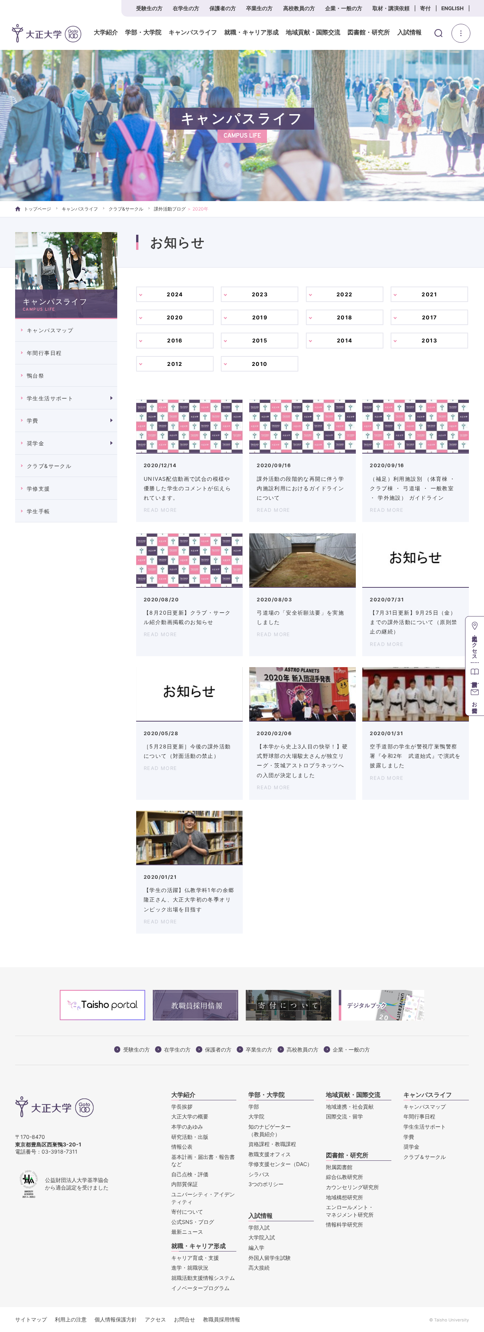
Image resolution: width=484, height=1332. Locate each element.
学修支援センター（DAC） (280, 1164)
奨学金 (35, 443)
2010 (260, 364)
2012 (175, 364)
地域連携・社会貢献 (350, 1106)
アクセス (155, 1319)
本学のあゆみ (187, 1126)
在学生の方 (186, 8)
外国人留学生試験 (269, 1258)
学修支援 (38, 488)
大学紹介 (106, 32)
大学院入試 (261, 1237)
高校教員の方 (299, 8)
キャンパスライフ (193, 32)
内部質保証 (184, 1184)
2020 (175, 317)
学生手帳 (38, 511)
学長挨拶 (181, 1106)
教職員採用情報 (221, 1319)
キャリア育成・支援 (195, 1258)
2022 (345, 294)
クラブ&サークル (126, 209)
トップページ (37, 209)
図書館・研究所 (368, 32)
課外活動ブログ (170, 209)
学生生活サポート (50, 398)
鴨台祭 (35, 375)
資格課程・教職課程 (272, 1144)
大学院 (256, 1116)
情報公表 (181, 1146)
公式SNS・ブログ (192, 1222)
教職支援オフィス (269, 1154)
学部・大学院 (143, 32)
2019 (260, 317)
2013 (429, 340)
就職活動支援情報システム (203, 1278)
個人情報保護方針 (116, 1319)
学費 (33, 420)
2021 (429, 294)
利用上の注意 (71, 1319)
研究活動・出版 (189, 1137)
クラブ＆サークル (424, 1157)
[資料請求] (474, 672)
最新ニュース (187, 1231)
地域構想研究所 (344, 1197)
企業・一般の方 (343, 8)
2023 (260, 294)
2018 (344, 317)
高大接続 (259, 1267)
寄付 (425, 8)
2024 (175, 294)
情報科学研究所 (344, 1224)
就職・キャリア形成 (251, 32)
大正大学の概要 (189, 1116)
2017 (429, 317)
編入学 (256, 1247)
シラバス (259, 1174)
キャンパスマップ (50, 330)
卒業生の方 (259, 8)
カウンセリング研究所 (352, 1187)
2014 (344, 340)
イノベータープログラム (200, 1288)
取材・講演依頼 (391, 8)
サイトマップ (31, 1319)
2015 (260, 340)
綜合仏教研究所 (344, 1177)
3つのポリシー (266, 1184)
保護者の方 (222, 8)
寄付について (187, 1211)
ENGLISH (452, 8)
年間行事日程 (44, 353)
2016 (175, 340)
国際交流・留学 (344, 1116)
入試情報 (409, 32)
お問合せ (184, 1319)
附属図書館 (339, 1167)
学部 (253, 1106)
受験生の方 (149, 8)
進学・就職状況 (189, 1267)
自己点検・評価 (189, 1174)
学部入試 (259, 1227)
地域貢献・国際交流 (313, 32)
